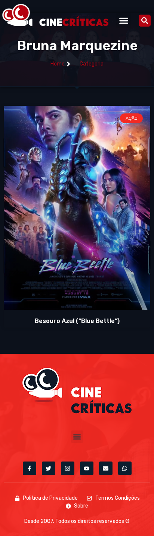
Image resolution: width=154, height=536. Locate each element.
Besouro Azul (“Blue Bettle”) (77, 321)
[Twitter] (48, 468)
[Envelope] (106, 468)
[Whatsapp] (125, 468)
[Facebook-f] (29, 468)
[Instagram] (67, 468)
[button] (123, 20)
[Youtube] (86, 468)
